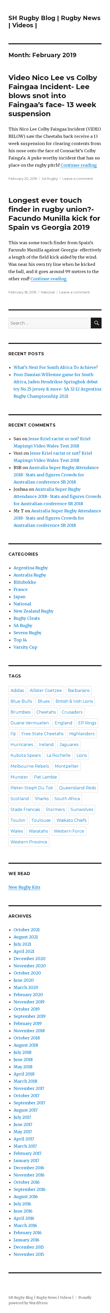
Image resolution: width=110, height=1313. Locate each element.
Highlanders (81, 733)
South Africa (67, 798)
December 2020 (30, 958)
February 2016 (28, 1232)
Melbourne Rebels (29, 766)
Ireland (46, 744)
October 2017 (26, 1095)
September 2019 (30, 1016)
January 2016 (26, 1239)
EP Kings (87, 723)
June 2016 (23, 1211)
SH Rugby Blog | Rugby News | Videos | (41, 1297)
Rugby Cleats (27, 618)
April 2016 (24, 1218)
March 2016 (25, 1225)
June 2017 (23, 1124)
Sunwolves (82, 809)
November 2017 (29, 1088)
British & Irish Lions (74, 701)
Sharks (42, 798)
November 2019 (29, 1001)
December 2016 (29, 1167)
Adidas (17, 690)
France (21, 589)
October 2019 (27, 1009)
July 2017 (22, 1117)
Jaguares (69, 744)
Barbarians (79, 690)
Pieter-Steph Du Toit (31, 787)
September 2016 (30, 1189)
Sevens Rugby (27, 632)
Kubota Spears (25, 755)
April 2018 (24, 1074)
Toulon (17, 820)
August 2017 (26, 1110)
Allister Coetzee (46, 690)
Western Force (69, 831)
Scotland (19, 798)
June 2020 (24, 980)
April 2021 (24, 951)
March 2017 (25, 1146)
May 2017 (23, 1131)
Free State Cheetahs (42, 733)
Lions (81, 755)
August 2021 (26, 936)
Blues (44, 701)
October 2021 (27, 929)
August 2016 (26, 1196)
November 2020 (30, 965)
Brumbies (20, 712)
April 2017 (24, 1138)
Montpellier (67, 766)
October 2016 (27, 1182)
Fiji (13, 733)
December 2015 (29, 1247)
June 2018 (23, 1059)
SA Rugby (50, 178)
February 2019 (28, 1023)
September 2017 (29, 1102)
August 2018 (26, 1045)
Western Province (28, 842)
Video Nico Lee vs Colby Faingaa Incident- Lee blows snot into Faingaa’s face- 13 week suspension (52, 95)
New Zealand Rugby (33, 611)
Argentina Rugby (31, 567)
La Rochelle (59, 755)
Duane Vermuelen (29, 723)
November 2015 (29, 1254)
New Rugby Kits (24, 887)
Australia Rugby (30, 575)
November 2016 (29, 1175)
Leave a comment (77, 178)
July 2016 (22, 1203)
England (63, 723)
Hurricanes (21, 744)
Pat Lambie (45, 777)
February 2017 (27, 1153)
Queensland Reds (77, 787)
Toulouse (41, 820)
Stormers (55, 809)
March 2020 (26, 987)
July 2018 (22, 1052)
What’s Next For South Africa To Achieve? (56, 367)
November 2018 (29, 1030)
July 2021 (22, 944)
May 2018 (23, 1066)
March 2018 (25, 1081)
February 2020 (28, 994)
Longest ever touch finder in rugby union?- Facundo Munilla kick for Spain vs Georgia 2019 (54, 214)
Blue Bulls (21, 701)
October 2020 (27, 973)
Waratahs (38, 831)
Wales (16, 831)
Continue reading (79, 165)
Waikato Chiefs (71, 820)
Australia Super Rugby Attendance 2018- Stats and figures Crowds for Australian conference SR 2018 (56, 475)
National (48, 292)
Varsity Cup (25, 647)
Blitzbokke (25, 582)
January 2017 (26, 1160)
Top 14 (20, 639)
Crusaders (72, 712)
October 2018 (27, 1037)
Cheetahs (46, 712)
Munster (19, 777)
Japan (19, 596)
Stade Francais (25, 809)
